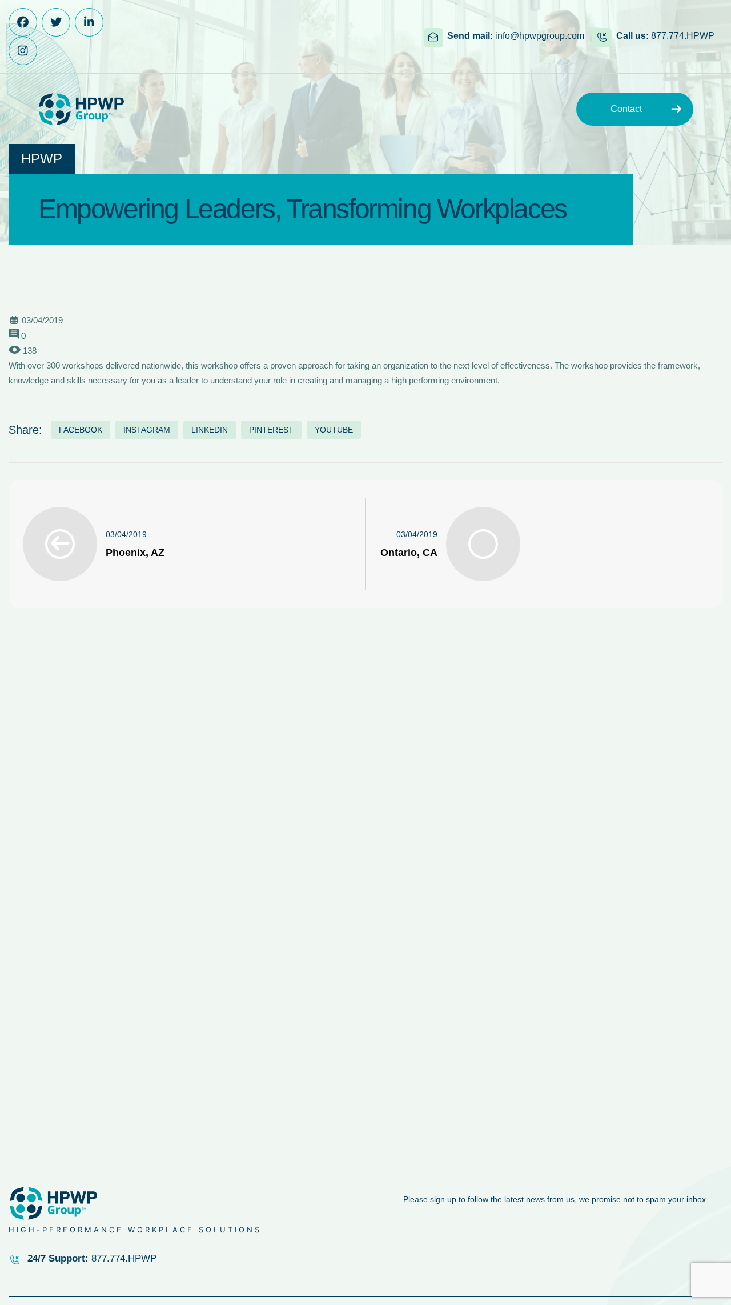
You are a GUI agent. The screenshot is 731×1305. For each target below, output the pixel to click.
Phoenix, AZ (135, 552)
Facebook (80, 429)
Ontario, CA (408, 552)
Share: (25, 429)
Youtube (334, 429)
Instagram (146, 429)
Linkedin (209, 429)
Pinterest (271, 429)
